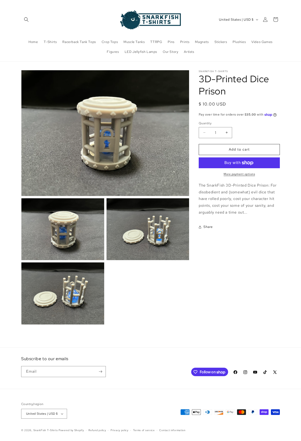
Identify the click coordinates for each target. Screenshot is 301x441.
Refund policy (97, 430)
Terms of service (144, 430)
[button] (26, 19)
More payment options (239, 174)
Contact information (172, 430)
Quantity (205, 123)
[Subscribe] (100, 371)
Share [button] (208, 227)
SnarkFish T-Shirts (45, 430)
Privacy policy (119, 430)
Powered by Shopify (71, 430)
